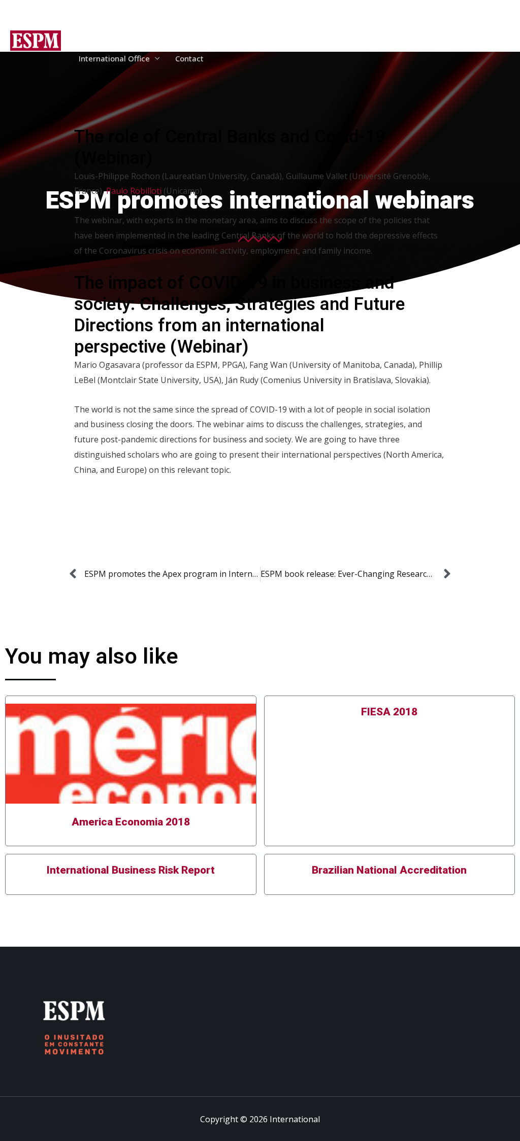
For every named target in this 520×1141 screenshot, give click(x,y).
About (127, 23)
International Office (114, 58)
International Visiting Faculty (424, 23)
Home (90, 23)
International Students (315, 23)
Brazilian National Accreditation (389, 870)
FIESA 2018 (389, 712)
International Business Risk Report (131, 870)
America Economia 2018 (131, 822)
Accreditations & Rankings (211, 23)
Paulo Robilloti (133, 190)
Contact (189, 58)
